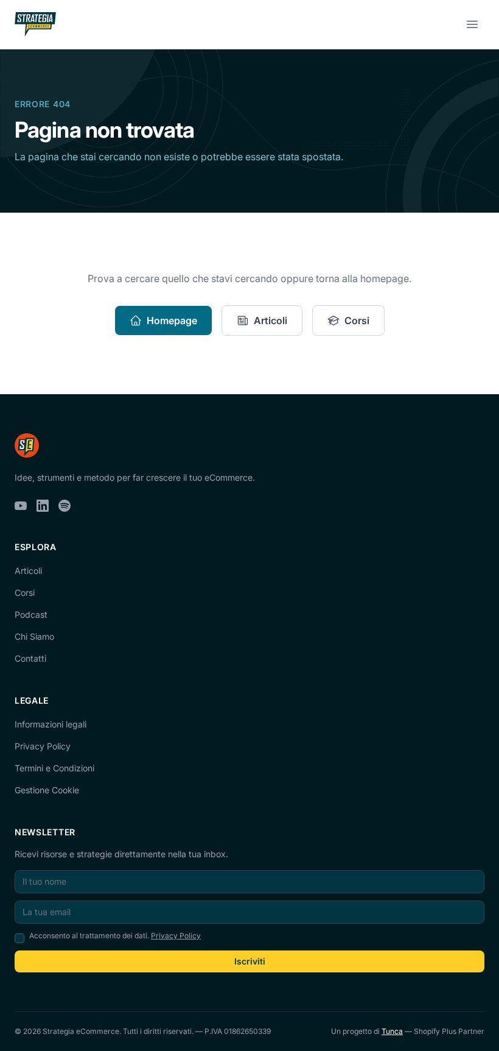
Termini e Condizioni (54, 768)
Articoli (270, 320)
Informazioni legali (50, 724)
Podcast (31, 614)
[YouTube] (21, 506)
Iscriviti (249, 961)
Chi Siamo (34, 636)
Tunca (392, 1031)
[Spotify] (64, 506)
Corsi (356, 320)
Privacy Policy (43, 746)
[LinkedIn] (43, 506)
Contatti (30, 658)
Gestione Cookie (47, 790)
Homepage (172, 320)
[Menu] (472, 24)
